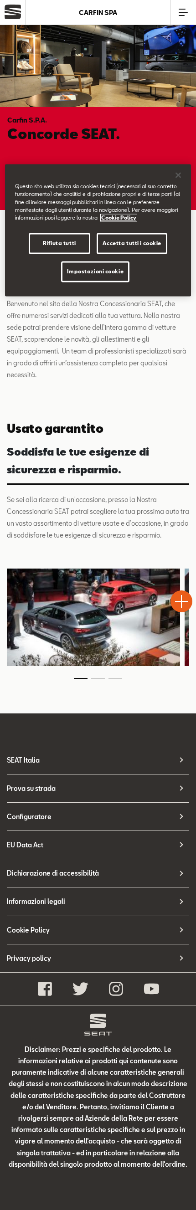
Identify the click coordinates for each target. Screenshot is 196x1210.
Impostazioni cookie (95, 271)
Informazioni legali (36, 901)
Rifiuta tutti (59, 243)
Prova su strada (31, 788)
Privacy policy (29, 958)
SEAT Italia (23, 760)
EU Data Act (25, 845)
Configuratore (29, 816)
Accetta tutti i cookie (132, 243)
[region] (98, 230)
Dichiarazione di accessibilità (53, 873)
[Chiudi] (178, 175)
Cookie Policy (28, 930)
